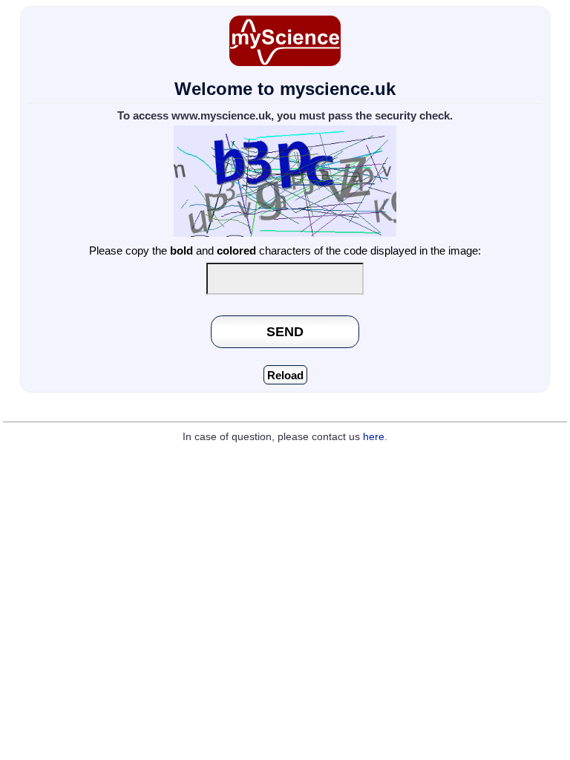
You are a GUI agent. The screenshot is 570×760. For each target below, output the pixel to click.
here (373, 436)
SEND (285, 331)
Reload (285, 375)
